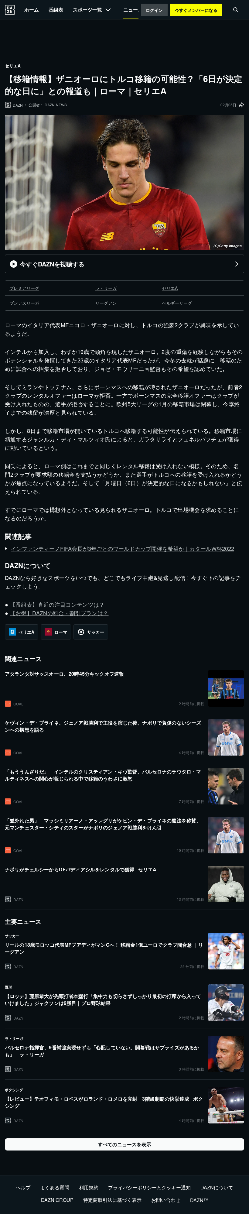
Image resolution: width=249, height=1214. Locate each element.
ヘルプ (23, 1187)
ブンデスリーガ (24, 303)
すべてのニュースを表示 (124, 1144)
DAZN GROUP (57, 1199)
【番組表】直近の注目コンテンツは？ (57, 604)
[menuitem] (31, 9)
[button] (235, 9)
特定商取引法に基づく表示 (112, 1199)
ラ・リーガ (106, 288)
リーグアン (106, 303)
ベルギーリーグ (177, 303)
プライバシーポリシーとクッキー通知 (149, 1187)
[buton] (10, 10)
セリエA (170, 288)
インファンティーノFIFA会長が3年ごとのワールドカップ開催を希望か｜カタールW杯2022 (122, 548)
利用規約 (88, 1187)
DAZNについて (216, 1187)
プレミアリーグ (24, 288)
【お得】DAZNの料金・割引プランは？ (59, 613)
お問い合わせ (165, 1199)
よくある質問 (54, 1187)
